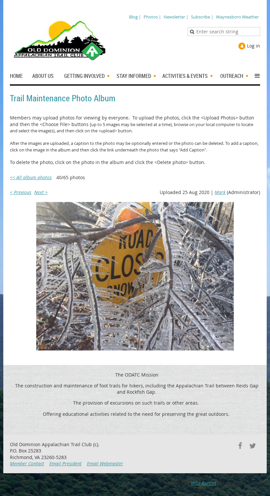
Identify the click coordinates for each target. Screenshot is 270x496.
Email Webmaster (105, 463)
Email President (65, 463)
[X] (252, 445)
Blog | (135, 17)
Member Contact (27, 463)
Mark (220, 192)
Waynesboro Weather (237, 17)
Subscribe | (202, 17)
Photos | (152, 17)
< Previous (20, 192)
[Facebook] (240, 445)
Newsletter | (176, 17)
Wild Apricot (203, 483)
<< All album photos (31, 177)
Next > (41, 192)
